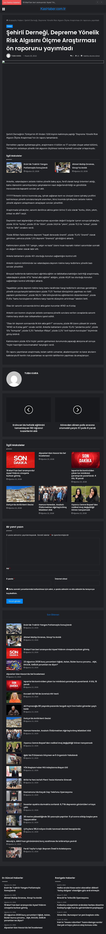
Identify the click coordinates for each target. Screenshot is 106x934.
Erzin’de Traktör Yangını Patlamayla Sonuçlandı (48, 624)
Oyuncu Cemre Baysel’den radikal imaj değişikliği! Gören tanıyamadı (84, 507)
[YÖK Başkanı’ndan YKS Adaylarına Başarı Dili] (14, 771)
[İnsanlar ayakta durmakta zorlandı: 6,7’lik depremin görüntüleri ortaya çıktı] (14, 808)
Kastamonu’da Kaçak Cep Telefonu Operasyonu (48, 792)
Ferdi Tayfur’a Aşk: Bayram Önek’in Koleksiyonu (47, 848)
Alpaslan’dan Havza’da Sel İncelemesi (52, 454)
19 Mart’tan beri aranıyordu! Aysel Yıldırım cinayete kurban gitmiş (50, 2)
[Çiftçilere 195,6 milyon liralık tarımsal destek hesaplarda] (14, 833)
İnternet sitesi (61, 579)
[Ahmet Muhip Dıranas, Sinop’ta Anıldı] (62, 167)
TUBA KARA (16, 56)
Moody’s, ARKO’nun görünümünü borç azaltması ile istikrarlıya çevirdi (41, 841)
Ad (8, 568)
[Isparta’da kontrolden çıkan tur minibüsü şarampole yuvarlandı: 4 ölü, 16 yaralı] (85, 460)
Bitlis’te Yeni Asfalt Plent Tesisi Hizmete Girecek (47, 779)
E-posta (10, 579)
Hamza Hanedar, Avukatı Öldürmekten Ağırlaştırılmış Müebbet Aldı (53, 507)
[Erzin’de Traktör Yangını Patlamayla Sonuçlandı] (14, 167)
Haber (20, 20)
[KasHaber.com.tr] (53, 9)
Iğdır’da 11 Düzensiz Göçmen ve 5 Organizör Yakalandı (51, 755)
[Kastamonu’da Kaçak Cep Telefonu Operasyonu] (14, 796)
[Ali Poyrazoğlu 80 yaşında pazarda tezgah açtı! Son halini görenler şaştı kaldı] (14, 710)
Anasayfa (12, 20)
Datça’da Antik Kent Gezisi (20, 504)
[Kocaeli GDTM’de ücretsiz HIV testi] (14, 697)
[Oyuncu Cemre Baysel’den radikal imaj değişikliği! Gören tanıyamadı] (85, 494)
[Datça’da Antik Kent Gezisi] (20, 494)
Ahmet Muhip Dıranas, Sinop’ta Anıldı (42, 637)
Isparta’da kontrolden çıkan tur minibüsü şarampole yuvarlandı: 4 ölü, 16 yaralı (83, 474)
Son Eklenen (53, 614)
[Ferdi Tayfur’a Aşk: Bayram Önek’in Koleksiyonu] (14, 852)
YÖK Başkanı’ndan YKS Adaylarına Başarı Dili (46, 767)
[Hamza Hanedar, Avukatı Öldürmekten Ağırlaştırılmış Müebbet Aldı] (53, 494)
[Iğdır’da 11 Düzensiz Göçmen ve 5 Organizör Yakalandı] (14, 759)
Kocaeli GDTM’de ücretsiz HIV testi (41, 693)
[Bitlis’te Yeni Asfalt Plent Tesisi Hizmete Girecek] (14, 783)
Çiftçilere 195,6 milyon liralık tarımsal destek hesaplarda (52, 829)
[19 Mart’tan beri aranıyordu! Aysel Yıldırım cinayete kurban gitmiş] (20, 460)
